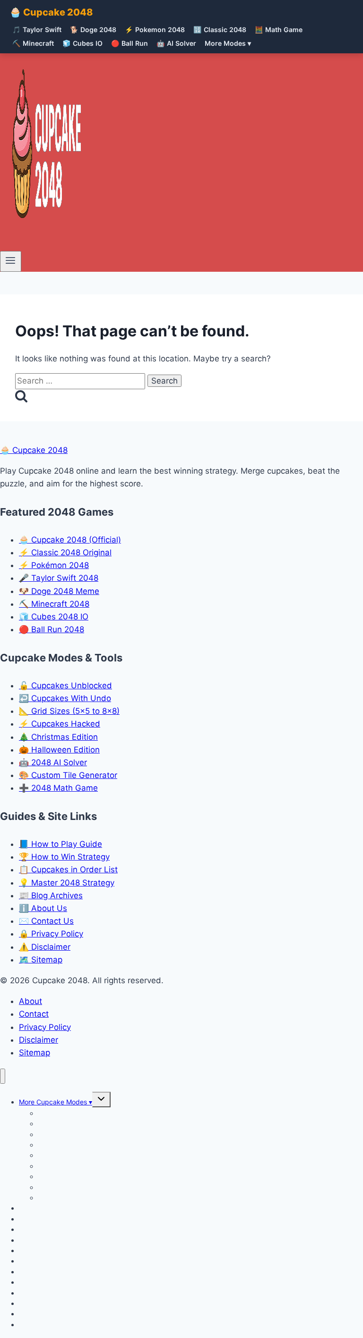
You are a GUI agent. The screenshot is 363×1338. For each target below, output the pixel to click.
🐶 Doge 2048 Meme (59, 591)
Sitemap (34, 1052)
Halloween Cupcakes (70, 1198)
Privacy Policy (45, 1027)
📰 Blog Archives (51, 895)
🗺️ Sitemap (40, 959)
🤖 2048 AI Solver (53, 762)
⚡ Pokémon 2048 (54, 565)
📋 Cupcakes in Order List (68, 869)
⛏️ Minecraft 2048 (54, 604)
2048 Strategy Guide (51, 1325)
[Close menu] (2, 1076)
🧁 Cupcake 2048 (51, 12)
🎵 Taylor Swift (36, 29)
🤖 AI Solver (176, 43)
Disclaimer (38, 1040)
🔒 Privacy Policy (51, 933)
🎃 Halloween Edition (59, 749)
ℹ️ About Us (43, 908)
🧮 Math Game (278, 29)
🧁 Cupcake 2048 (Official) (70, 539)
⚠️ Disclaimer (44, 947)
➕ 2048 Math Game (58, 788)
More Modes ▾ (228, 43)
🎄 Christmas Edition (58, 737)
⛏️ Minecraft (33, 43)
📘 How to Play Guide (60, 844)
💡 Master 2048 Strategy (66, 882)
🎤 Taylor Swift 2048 (58, 578)
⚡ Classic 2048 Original (65, 552)
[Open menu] (10, 261)
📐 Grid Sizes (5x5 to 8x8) (69, 711)
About (30, 1001)
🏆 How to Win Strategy (64, 856)
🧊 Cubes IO (82, 43)
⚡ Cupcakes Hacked (59, 723)
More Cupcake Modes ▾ (55, 1102)
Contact (34, 1014)
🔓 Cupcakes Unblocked (65, 685)
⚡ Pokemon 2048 (155, 29)
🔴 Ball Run (129, 43)
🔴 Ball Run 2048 (51, 629)
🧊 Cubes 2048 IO (53, 616)
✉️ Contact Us (46, 921)
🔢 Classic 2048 (219, 29)
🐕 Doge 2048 (93, 29)
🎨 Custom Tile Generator (68, 775)
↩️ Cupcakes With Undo (65, 698)
